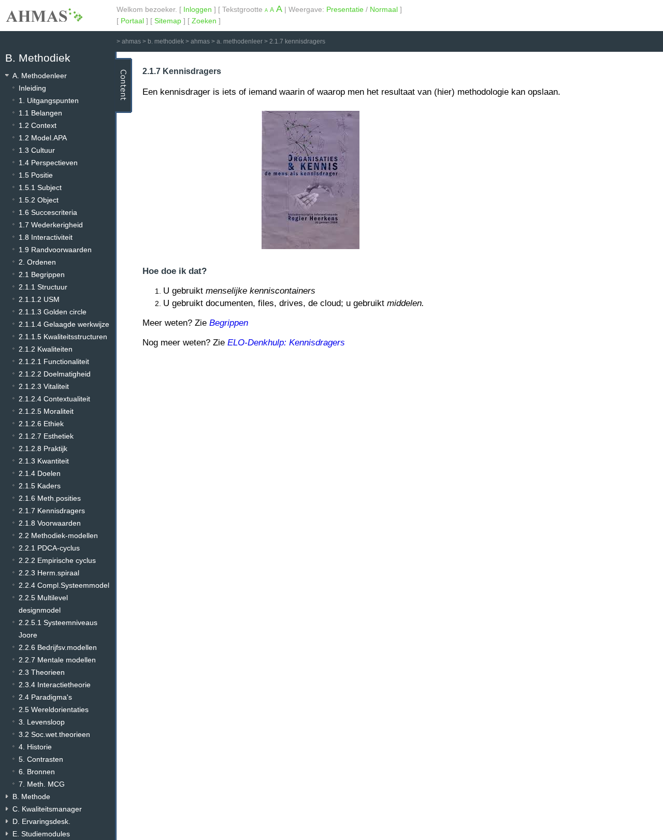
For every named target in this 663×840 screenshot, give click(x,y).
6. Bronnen (37, 771)
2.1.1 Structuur (43, 287)
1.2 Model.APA (43, 138)
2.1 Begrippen (42, 274)
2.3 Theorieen (42, 672)
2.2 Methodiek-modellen (58, 535)
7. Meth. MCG (42, 784)
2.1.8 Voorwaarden (50, 523)
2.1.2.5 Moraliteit (46, 411)
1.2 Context (37, 125)
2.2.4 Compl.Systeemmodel (64, 585)
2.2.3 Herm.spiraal (49, 573)
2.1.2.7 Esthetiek (46, 436)
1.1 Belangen (40, 113)
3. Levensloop (42, 722)
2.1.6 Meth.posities (50, 498)
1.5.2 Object (39, 200)
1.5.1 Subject (40, 187)
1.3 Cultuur (37, 150)
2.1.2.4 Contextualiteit (54, 399)
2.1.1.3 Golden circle (53, 312)
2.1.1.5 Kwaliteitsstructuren (63, 336)
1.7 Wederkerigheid (51, 225)
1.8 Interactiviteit (46, 237)
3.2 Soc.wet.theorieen (54, 734)
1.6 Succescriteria (48, 212)
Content (123, 85)
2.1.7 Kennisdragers (52, 510)
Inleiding (32, 88)
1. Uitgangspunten (49, 100)
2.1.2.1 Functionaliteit (54, 361)
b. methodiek (166, 41)
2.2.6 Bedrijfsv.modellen (58, 647)
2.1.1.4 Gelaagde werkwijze (64, 324)
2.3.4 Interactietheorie (55, 684)
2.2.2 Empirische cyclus (57, 560)
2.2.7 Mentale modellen (57, 660)
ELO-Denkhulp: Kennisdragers (286, 342)
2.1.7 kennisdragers (297, 41)
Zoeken (204, 21)
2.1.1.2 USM (39, 299)
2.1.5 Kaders (40, 486)
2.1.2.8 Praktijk (43, 448)
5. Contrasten (41, 759)
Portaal (132, 21)
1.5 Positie (36, 175)
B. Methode (31, 796)
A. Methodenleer (39, 75)
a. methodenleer (240, 41)
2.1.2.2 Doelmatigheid (55, 374)
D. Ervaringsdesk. (41, 821)
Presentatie (345, 9)
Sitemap (167, 21)
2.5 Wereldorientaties (54, 709)
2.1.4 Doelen (40, 473)
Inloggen (197, 9)
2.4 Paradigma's (45, 697)
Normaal (384, 9)
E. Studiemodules (41, 834)
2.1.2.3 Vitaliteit (44, 386)
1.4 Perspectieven (48, 162)
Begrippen (228, 323)
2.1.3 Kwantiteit (44, 461)
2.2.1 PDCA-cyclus (49, 548)
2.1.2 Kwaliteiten (46, 349)
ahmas (131, 41)
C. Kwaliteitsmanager (47, 809)
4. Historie (35, 747)
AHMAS (44, 15)
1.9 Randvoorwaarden (55, 249)
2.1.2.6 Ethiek (41, 423)
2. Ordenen (37, 262)
